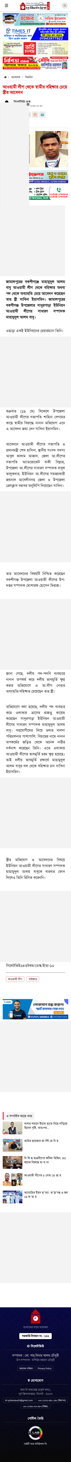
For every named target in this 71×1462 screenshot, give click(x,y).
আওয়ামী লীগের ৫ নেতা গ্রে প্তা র (42, 1175)
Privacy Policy (45, 1368)
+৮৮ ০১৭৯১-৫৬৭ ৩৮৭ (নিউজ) (35, 1406)
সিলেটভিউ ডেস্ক (22, 101)
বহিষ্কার (33, 979)
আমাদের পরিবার (26, 1368)
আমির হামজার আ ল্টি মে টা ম (41, 1141)
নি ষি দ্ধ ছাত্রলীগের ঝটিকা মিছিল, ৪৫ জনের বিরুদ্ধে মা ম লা (45, 1160)
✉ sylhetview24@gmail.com (19, 1400)
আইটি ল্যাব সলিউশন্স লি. (35, 1443)
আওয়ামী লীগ (15, 979)
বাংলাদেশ (15, 77)
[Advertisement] (35, 372)
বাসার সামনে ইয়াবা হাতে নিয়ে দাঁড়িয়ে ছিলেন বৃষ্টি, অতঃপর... (45, 1126)
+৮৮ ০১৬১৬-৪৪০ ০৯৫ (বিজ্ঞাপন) (52, 1400)
